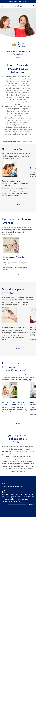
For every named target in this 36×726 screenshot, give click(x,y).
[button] (12, 142)
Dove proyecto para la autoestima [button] (11, 141)
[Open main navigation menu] (33, 6)
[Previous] (13, 204)
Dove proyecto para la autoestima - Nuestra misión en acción (15, 183)
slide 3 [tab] (19, 348)
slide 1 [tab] (17, 204)
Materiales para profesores (13, 327)
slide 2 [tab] (18, 348)
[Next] (23, 204)
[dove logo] (18, 6)
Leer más (18, 57)
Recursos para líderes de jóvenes (13, 258)
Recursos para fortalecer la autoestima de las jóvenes (13, 403)
